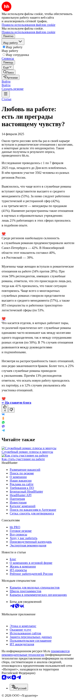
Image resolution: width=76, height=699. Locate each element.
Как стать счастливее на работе (23, 459)
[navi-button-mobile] (6, 94)
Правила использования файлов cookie (28, 32)
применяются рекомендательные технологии (36, 652)
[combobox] (19, 687)
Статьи (6, 99)
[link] (8, 72)
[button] (6, 81)
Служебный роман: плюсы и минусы (27, 452)
